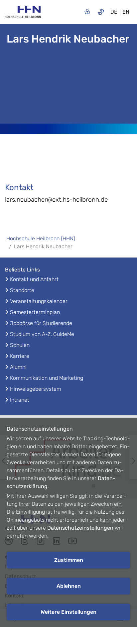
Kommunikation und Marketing (46, 378)
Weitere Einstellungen (68, 612)
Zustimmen (68, 560)
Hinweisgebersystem (35, 389)
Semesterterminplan (35, 312)
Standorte (22, 290)
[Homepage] (23, 14)
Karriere (19, 356)
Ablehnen (69, 586)
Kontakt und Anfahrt (34, 279)
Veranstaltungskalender (39, 301)
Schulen (20, 345)
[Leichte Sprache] (87, 11)
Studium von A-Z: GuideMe (42, 334)
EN (125, 12)
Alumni (18, 367)
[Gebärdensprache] (101, 11)
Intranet (19, 400)
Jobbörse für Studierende (41, 323)
